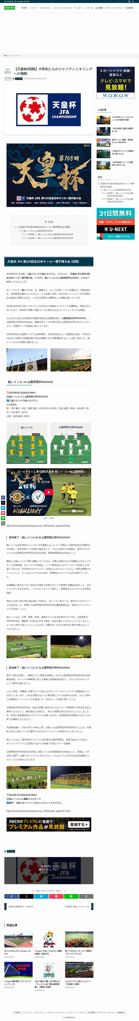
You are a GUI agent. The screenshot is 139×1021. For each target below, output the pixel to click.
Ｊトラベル (80, 1013)
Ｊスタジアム (38, 1013)
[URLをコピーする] (86, 896)
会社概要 (91, 1013)
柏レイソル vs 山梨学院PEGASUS (38, 231)
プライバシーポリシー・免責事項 (111, 1013)
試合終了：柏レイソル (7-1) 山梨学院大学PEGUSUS (50, 238)
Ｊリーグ (26, 1013)
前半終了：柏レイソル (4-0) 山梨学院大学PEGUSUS (50, 234)
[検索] (133, 1)
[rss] (129, 1)
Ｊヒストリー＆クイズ (55, 1013)
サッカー (19, 78)
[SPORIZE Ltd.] (9, 8)
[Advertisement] (69, 33)
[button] (11, 896)
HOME (17, 1013)
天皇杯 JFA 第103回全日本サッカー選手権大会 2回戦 (44, 227)
